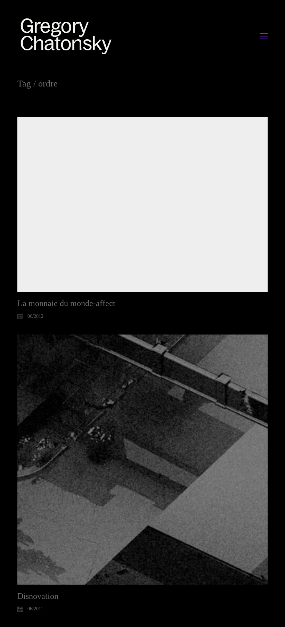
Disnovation (37, 596)
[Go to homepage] (68, 36)
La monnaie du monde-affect (66, 303)
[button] (264, 36)
